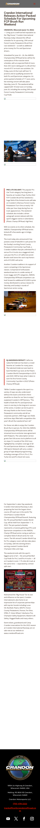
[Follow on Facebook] (24, 818)
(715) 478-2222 (20, 804)
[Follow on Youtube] (8, 818)
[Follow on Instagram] (32, 818)
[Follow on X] (16, 818)
